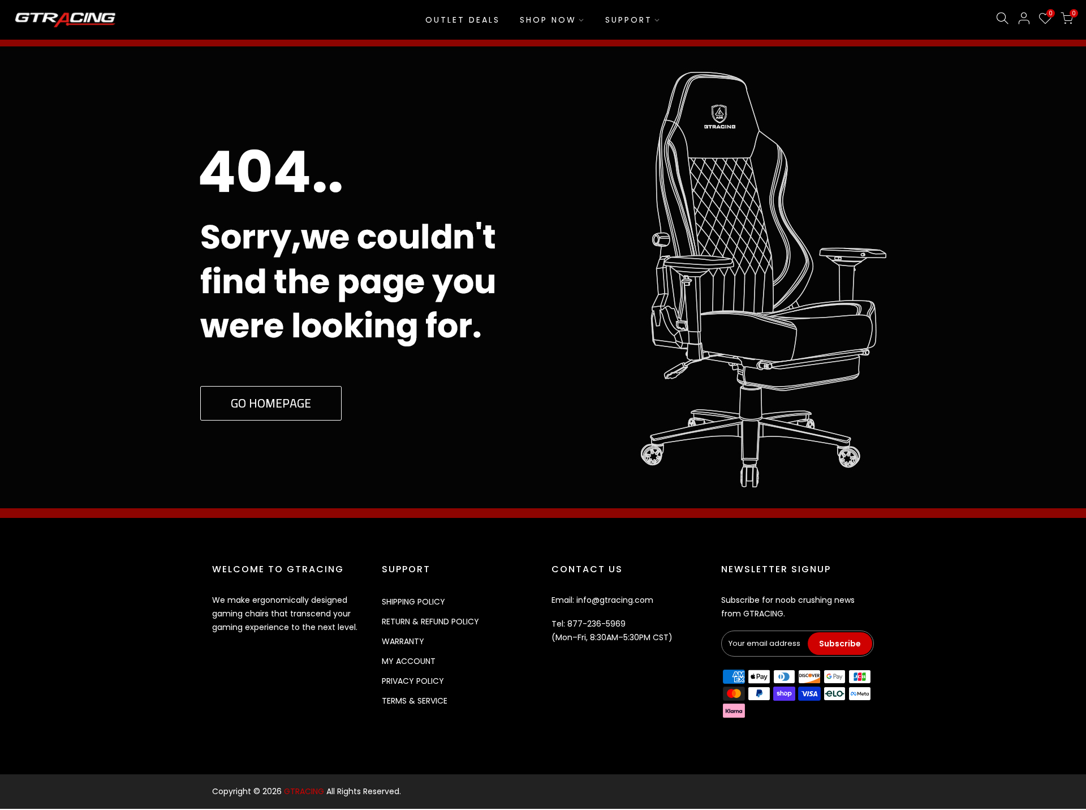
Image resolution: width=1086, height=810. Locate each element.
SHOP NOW (548, 19)
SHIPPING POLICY (413, 601)
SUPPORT (628, 19)
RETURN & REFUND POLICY (430, 621)
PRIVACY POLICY (413, 681)
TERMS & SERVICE (414, 700)
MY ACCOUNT (409, 661)
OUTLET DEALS (462, 19)
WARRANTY (403, 641)
